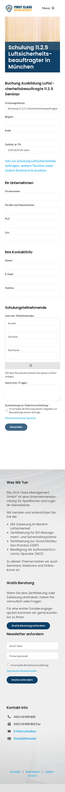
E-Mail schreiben (25, 731)
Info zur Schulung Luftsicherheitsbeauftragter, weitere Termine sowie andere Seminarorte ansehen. (31, 165)
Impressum (33, 772)
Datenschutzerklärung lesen (20, 417)
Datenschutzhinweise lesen (22, 670)
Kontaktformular (25, 738)
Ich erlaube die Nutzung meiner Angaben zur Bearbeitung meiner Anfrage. (33, 410)
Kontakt (15, 772)
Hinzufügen (31, 365)
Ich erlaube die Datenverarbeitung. (30, 665)
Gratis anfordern (22, 680)
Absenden (16, 427)
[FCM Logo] (18, 6)
